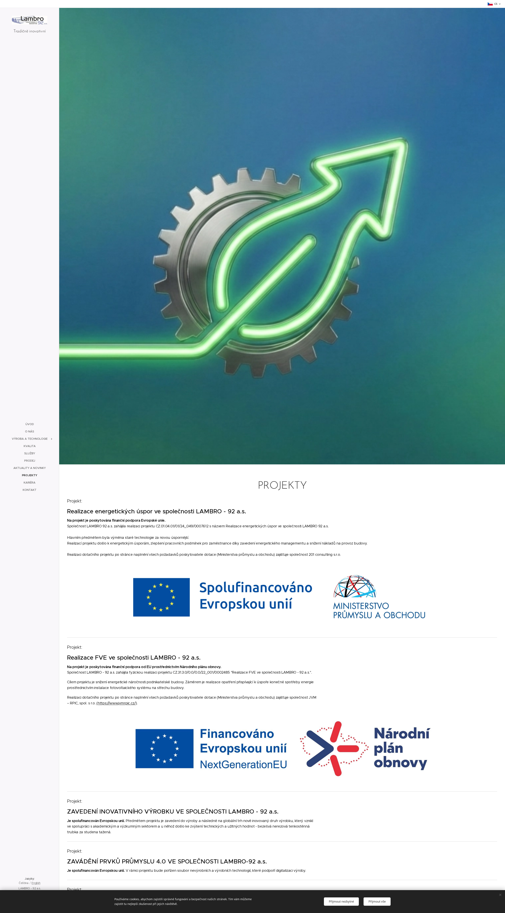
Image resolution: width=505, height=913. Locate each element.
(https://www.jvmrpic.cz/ (116, 703)
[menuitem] (29, 424)
